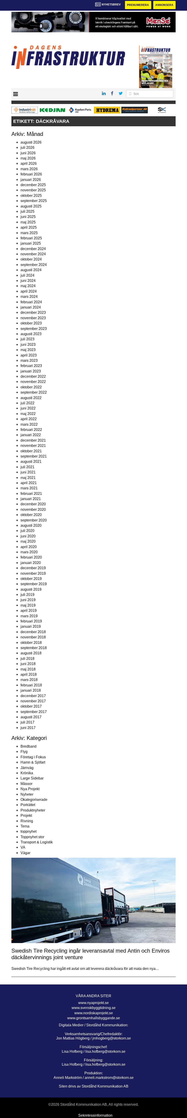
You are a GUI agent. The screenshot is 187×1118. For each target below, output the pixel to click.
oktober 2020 (31, 515)
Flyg (24, 752)
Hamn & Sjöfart (33, 762)
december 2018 (33, 632)
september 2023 (34, 329)
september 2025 (34, 201)
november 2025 (33, 190)
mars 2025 (29, 233)
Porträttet (28, 805)
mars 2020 (29, 552)
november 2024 (33, 254)
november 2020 (33, 509)
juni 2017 (28, 728)
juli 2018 (27, 658)
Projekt (26, 815)
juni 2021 (28, 472)
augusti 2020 (31, 525)
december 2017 (33, 696)
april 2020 (29, 547)
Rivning (27, 821)
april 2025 (29, 227)
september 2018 (34, 648)
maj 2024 (28, 286)
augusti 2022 (31, 398)
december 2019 (33, 568)
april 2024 (29, 291)
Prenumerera (138, 5)
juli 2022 (27, 403)
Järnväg (27, 768)
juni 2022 (28, 408)
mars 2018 (29, 680)
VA (23, 847)
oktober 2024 (31, 259)
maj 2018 (28, 669)
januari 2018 (31, 690)
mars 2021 (29, 488)
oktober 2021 (31, 451)
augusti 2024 (31, 270)
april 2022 (29, 419)
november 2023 (33, 318)
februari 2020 (31, 557)
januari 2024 (31, 307)
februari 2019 (31, 621)
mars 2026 (29, 169)
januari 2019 (31, 626)
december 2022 (33, 376)
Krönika (27, 773)
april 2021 (29, 483)
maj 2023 (28, 350)
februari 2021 (31, 494)
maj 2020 (28, 541)
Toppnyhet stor (32, 837)
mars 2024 (29, 296)
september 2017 (34, 712)
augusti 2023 (31, 334)
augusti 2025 (31, 206)
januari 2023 (31, 371)
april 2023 (29, 355)
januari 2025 (31, 243)
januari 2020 (31, 563)
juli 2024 (27, 275)
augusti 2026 (31, 142)
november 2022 (33, 382)
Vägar (25, 853)
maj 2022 (28, 414)
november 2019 (33, 573)
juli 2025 (27, 211)
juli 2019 (27, 595)
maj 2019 (28, 605)
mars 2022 (29, 424)
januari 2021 (31, 499)
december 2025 (33, 185)
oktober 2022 (31, 387)
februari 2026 (31, 174)
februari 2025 (31, 238)
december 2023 (33, 312)
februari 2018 (31, 685)
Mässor (26, 784)
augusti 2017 (31, 717)
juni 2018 (28, 664)
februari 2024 (31, 302)
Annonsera (164, 5)
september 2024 (34, 265)
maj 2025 (28, 222)
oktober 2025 (31, 195)
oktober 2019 (31, 579)
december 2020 (33, 504)
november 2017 (33, 701)
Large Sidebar (32, 778)
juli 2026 (27, 147)
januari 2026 (31, 180)
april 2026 (29, 163)
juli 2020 (27, 531)
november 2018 (33, 637)
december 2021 (33, 440)
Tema (25, 826)
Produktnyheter (33, 810)
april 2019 (29, 610)
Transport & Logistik (37, 842)
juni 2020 (28, 536)
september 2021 (34, 456)
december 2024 (33, 249)
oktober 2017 (31, 706)
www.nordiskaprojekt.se (93, 1013)
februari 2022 (31, 430)
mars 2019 (29, 616)
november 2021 (33, 446)
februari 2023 (31, 366)
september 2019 (34, 584)
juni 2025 (28, 217)
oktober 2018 (31, 643)
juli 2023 (27, 339)
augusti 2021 (31, 461)
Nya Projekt (30, 789)
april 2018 (29, 674)
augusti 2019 (31, 589)
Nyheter (27, 794)
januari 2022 (31, 435)
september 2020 (34, 520)
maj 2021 (28, 478)
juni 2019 (28, 600)
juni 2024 (28, 281)
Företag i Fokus (33, 757)
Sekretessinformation (95, 1115)
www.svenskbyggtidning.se (94, 1008)
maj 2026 (28, 158)
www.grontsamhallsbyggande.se (93, 1018)
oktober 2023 (31, 323)
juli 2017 (27, 722)
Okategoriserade (34, 800)
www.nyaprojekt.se (93, 1003)
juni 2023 (28, 345)
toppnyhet (28, 831)
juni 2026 (28, 153)
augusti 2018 (31, 653)
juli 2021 (27, 467)
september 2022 (34, 392)
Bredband (28, 746)
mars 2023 (29, 360)
